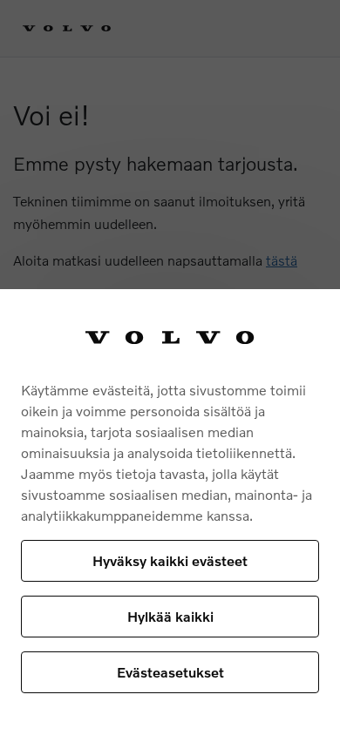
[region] (170, 512)
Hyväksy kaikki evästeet (170, 560)
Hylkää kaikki (170, 616)
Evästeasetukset (170, 672)
